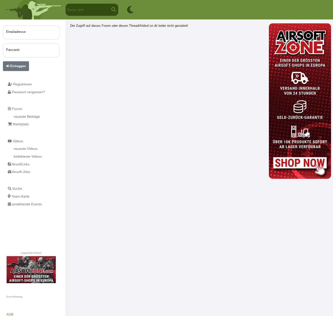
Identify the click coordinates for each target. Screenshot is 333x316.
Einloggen (17, 66)
